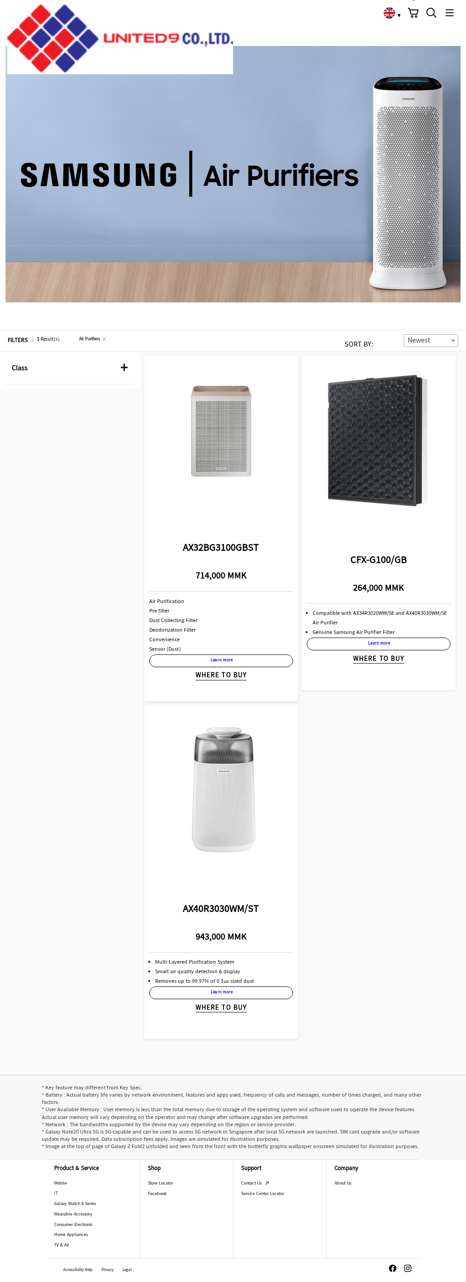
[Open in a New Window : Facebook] (393, 1268)
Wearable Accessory (73, 1214)
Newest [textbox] (419, 341)
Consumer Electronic (73, 1225)
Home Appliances (71, 1235)
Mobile (60, 1183)
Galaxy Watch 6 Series (75, 1204)
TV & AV (61, 1245)
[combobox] (431, 340)
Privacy (107, 1270)
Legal (127, 1270)
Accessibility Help (77, 1270)
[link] (389, 13)
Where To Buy (221, 675)
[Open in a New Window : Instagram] (408, 1268)
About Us (342, 1183)
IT (56, 1193)
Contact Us (252, 1183)
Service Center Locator (262, 1194)
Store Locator (160, 1183)
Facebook (157, 1194)
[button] (413, 13)
